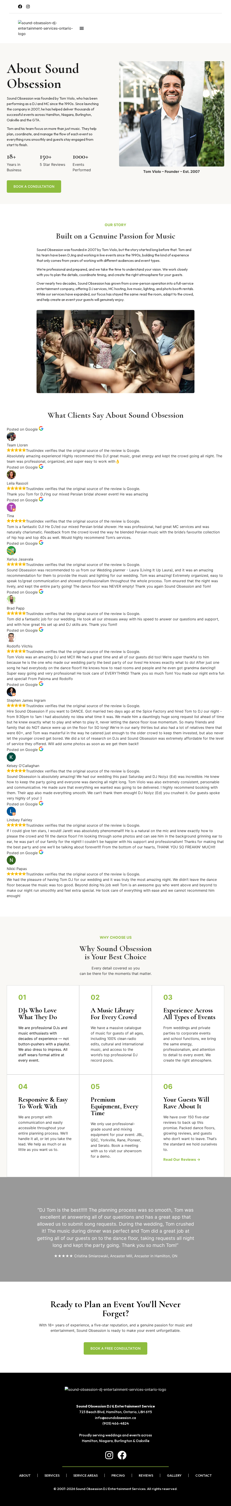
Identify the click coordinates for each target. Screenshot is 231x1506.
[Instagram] (28, 7)
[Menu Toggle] (81, 28)
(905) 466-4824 (115, 1423)
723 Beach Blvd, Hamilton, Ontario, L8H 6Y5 (115, 1412)
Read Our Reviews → (181, 1159)
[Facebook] (20, 7)
